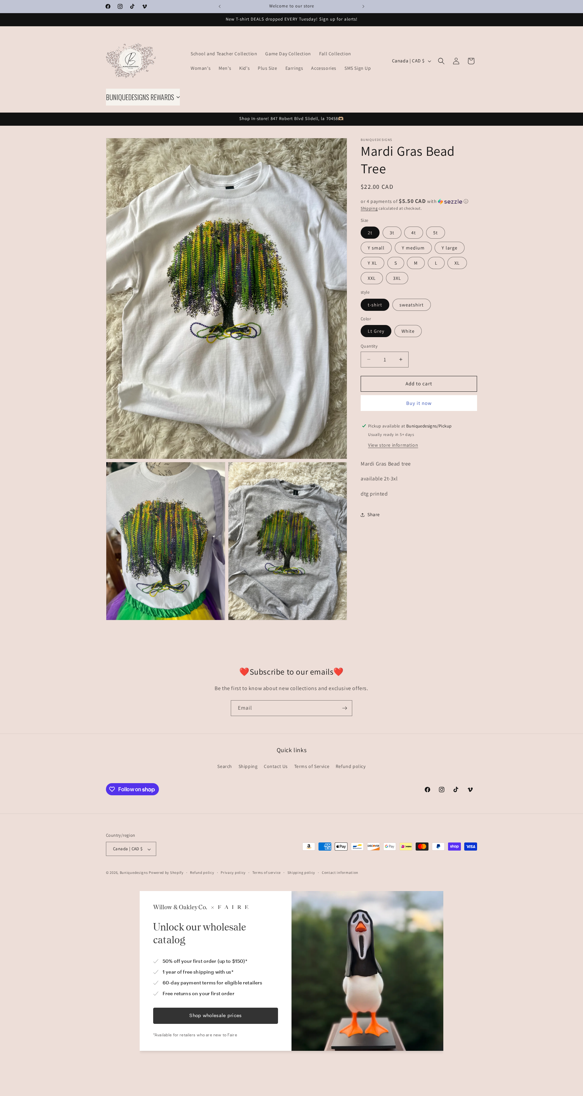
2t (370, 233)
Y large (449, 248)
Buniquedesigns (134, 872)
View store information (393, 445)
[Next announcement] (363, 6)
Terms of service (266, 872)
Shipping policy (301, 872)
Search (224, 766)
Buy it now (419, 402)
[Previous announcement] (219, 6)
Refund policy (351, 766)
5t (435, 233)
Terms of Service (312, 766)
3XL (397, 278)
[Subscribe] (344, 708)
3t (392, 233)
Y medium (413, 248)
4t (413, 233)
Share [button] (373, 514)
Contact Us (276, 766)
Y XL (372, 263)
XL (457, 263)
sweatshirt (411, 304)
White (408, 331)
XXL (372, 278)
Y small (376, 248)
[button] (441, 61)
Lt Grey (376, 331)
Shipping (369, 208)
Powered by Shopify (166, 872)
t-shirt (375, 304)
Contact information (340, 872)
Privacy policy (233, 872)
